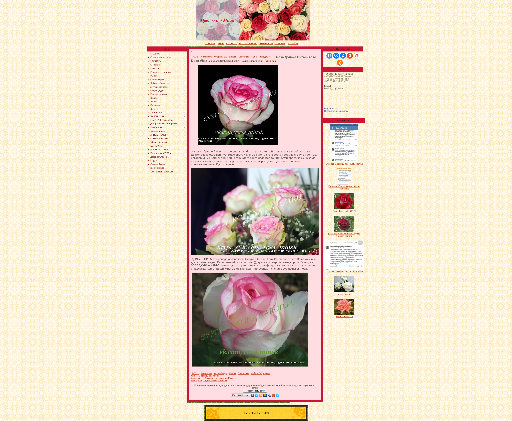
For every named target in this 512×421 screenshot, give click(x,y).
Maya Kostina (330, 108)
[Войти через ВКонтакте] (336, 56)
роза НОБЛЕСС (344, 316)
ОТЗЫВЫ (280, 43)
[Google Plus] (273, 395)
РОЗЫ (221, 43)
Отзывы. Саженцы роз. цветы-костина (344, 187)
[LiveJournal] (269, 395)
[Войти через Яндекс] (350, 56)
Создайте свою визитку (336, 111)
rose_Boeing (344, 294)
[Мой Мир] (265, 395)
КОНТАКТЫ (266, 43)
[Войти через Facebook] (343, 56)
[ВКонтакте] (252, 395)
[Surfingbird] (278, 395)
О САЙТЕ (293, 43)
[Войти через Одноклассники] (340, 63)
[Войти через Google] (357, 55)
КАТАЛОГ (231, 43)
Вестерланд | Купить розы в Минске (209, 380)
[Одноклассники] (261, 395)
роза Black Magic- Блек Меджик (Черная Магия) (344, 234)
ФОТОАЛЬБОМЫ (248, 43)
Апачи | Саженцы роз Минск (205, 376)
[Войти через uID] (329, 56)
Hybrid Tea (270, 61)
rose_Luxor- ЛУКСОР (344, 211)
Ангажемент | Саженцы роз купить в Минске (213, 378)
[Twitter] (257, 395)
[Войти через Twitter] (347, 63)
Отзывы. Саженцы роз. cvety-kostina (344, 164)
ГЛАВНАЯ (210, 43)
